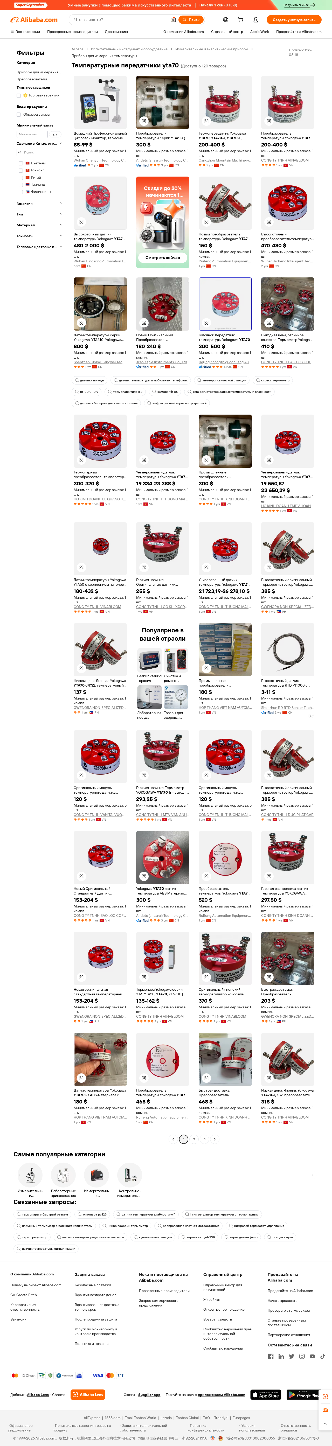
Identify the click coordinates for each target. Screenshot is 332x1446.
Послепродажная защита (96, 1319)
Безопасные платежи (93, 1285)
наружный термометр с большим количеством (57, 1226)
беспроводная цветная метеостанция (191, 1226)
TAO (206, 1418)
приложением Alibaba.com (221, 1395)
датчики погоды (92, 380)
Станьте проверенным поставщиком (287, 1322)
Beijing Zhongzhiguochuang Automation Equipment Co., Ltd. (225, 362)
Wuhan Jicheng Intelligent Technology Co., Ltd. (287, 261)
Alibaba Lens (38, 1395)
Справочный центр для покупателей (222, 1287)
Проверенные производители (164, 1291)
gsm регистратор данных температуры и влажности (232, 392)
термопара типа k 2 (127, 392)
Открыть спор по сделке (224, 1309)
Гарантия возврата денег (95, 1295)
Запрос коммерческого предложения (158, 1302)
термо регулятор (34, 1237)
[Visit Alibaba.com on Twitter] (291, 1356)
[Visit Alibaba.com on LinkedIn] (281, 1356)
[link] (325, 1396)
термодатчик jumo (244, 1237)
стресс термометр (275, 380)
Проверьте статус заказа (289, 1310)
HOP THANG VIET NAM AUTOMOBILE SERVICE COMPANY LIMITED (225, 707)
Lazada (166, 1418)
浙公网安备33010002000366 (250, 1438)
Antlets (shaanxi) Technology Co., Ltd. (162, 160)
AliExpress (92, 1418)
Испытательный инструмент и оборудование (129, 49)
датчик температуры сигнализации (48, 1249)
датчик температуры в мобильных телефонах (153, 380)
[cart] (241, 20)
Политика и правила (91, 1344)
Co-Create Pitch (23, 1295)
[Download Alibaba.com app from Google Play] (304, 1394)
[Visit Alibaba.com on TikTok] (323, 1356)
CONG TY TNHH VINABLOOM (285, 160)
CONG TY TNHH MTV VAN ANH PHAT (162, 815)
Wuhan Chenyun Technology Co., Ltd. (100, 160)
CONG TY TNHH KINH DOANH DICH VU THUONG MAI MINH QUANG (225, 499)
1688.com (113, 1418)
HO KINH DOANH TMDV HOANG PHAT (287, 506)
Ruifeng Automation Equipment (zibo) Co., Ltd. (225, 261)
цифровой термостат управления (259, 1226)
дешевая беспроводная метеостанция (108, 403)
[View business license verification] (212, 1438)
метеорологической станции (224, 380)
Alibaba (77, 49)
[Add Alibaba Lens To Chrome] (88, 1394)
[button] (173, 20)
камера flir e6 (167, 392)
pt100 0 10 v (89, 392)
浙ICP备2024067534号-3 (298, 1438)
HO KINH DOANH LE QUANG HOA (100, 499)
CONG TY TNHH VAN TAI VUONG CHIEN (100, 815)
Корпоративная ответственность (25, 1307)
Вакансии (18, 1319)
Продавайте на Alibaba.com (290, 1291)
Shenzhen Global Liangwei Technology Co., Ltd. (100, 362)
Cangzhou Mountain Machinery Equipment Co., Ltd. (225, 160)
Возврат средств (217, 1319)
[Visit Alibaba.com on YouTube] (312, 1356)
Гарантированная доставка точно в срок (97, 1307)
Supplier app (149, 1395)
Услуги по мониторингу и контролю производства (96, 1331)
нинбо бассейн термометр (128, 1226)
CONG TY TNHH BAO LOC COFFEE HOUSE (287, 362)
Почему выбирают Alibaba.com (35, 1285)
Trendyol (221, 1418)
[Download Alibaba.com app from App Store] (265, 1394)
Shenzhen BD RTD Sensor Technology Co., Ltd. (287, 707)
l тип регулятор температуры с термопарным (224, 1214)
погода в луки (283, 1237)
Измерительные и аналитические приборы (211, 49)
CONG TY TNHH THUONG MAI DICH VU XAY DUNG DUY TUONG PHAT (162, 499)
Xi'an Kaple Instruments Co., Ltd (161, 362)
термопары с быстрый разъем (45, 1214)
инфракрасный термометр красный (179, 403)
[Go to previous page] (173, 1139)
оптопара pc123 (95, 1214)
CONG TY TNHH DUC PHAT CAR (287, 815)
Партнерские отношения (289, 1335)
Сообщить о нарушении (223, 1348)
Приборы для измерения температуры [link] (104, 56)
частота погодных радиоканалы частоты (93, 1237)
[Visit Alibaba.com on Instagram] (302, 1356)
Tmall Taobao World (140, 1418)
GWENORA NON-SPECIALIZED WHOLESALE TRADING (287, 607)
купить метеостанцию (155, 1237)
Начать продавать (282, 1300)
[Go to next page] (214, 1139)
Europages (241, 1418)
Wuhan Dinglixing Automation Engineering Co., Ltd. (100, 261)
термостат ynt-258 (201, 1237)
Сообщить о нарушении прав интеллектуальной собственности (227, 1333)
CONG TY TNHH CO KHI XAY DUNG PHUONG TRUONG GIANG (162, 607)
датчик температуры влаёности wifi (148, 1214)
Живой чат (212, 1299)
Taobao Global (187, 1418)
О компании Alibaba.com (32, 1274)
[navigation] (39, 595)
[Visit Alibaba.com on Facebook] (271, 1356)
